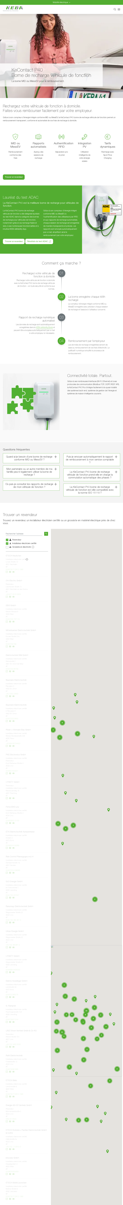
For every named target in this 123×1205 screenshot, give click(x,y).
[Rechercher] (46, 534)
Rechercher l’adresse (14, 534)
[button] (86, 1001)
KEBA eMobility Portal (44, 327)
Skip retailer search (11, 530)
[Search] (114, 9)
